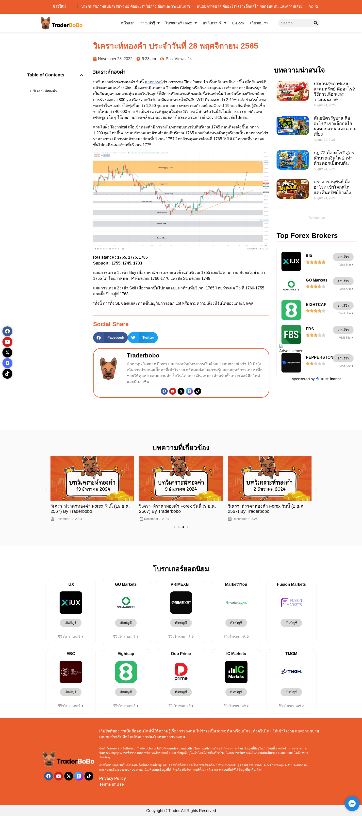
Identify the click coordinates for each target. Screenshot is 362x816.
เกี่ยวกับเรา (259, 23)
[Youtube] (172, 391)
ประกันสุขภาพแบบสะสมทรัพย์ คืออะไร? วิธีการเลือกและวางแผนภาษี (334, 91)
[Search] (316, 23)
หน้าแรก (127, 23)
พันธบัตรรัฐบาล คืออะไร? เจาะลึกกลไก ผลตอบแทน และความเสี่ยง (335, 126)
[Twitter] (181, 391)
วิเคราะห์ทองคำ (45, 91)
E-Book (238, 23)
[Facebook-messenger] (352, 803)
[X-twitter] (68, 776)
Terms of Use (111, 784)
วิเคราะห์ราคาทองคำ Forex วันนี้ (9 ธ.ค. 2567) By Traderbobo (177, 509)
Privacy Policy (112, 778)
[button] (81, 75)
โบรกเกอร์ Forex (178, 23)
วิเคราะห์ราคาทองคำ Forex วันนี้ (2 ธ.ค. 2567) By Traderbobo (266, 509)
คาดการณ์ (154, 82)
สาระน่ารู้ (147, 23)
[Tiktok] (197, 391)
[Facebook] (164, 391)
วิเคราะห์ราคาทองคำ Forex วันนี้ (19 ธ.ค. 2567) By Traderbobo (90, 509)
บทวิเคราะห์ (212, 23)
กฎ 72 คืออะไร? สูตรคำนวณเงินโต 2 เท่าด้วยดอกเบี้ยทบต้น (334, 158)
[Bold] (7, 363)
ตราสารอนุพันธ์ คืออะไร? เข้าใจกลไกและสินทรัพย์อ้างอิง (332, 187)
